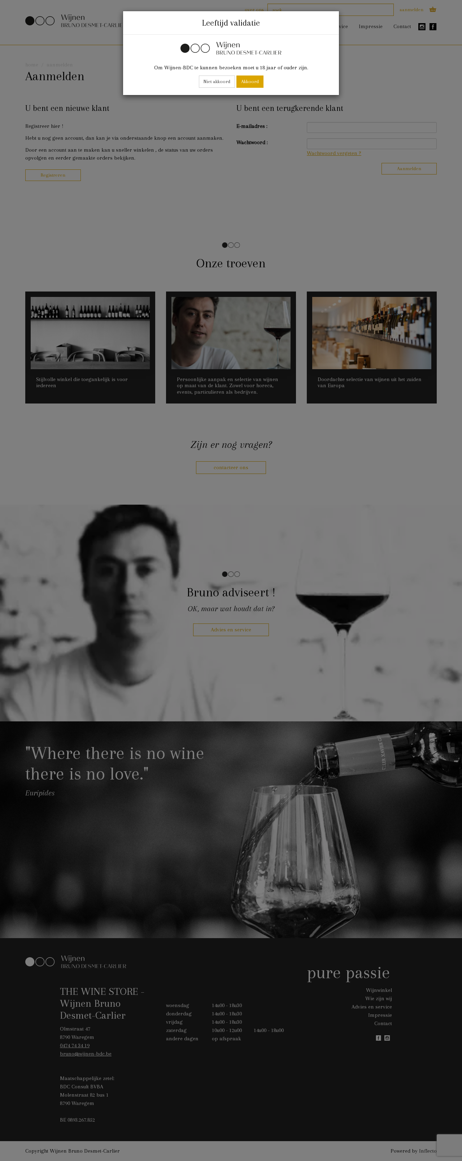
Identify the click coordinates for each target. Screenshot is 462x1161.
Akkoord (250, 81)
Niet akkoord (217, 81)
